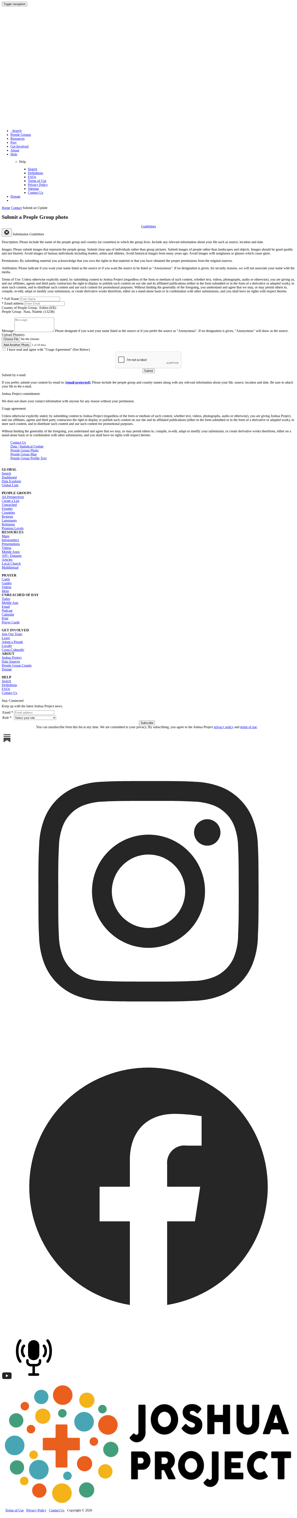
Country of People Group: (29, 308)
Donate (15, 196)
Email (6, 606)
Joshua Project (12, 657)
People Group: (28, 311)
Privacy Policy (38, 185)
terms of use (248, 727)
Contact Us (35, 192)
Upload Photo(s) (13, 335)
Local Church (11, 563)
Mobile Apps (11, 552)
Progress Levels (12, 528)
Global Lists (10, 485)
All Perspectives (13, 497)
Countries (8, 512)
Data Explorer (11, 481)
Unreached (9, 505)
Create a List (10, 501)
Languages (9, 520)
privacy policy (224, 727)
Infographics (10, 540)
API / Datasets (12, 556)
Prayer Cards (11, 622)
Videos (6, 548)
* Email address (12, 303)
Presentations (11, 544)
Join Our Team (12, 634)
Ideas (5, 591)
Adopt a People (12, 642)
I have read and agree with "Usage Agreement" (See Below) (48, 349)
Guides (7, 583)
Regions (7, 516)
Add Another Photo (16, 345)
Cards (6, 579)
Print (5, 618)
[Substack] (7, 742)
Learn (6, 638)
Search (16, 131)
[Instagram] (148, 1037)
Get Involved (19, 146)
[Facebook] (148, 1332)
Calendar (8, 614)
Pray (13, 142)
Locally (7, 646)
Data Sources (11, 661)
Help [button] (13, 154)
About (14, 150)
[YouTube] (7, 1380)
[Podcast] (35, 1380)
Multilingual (10, 567)
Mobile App (10, 603)
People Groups (20, 134)
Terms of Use (37, 181)
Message (8, 331)
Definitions (35, 173)
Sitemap (33, 188)
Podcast (7, 610)
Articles (7, 559)
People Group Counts (17, 665)
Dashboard (9, 477)
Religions (8, 524)
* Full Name (10, 299)
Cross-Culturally (13, 650)
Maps (5, 536)
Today (6, 599)
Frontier (7, 508)
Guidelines (148, 226)
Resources (17, 138)
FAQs (32, 177)
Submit (148, 370)
